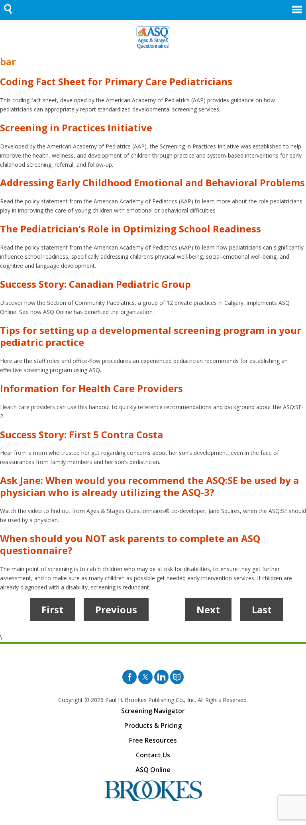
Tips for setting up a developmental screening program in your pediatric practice (150, 336)
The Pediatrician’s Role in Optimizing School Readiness (130, 228)
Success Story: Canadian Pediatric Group (95, 284)
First (52, 609)
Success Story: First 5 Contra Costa (81, 434)
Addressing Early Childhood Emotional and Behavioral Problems (152, 182)
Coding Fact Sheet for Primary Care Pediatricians (116, 81)
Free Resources (153, 740)
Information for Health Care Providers (91, 388)
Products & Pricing (153, 725)
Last (262, 609)
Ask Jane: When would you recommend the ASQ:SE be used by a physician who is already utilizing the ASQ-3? (149, 486)
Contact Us (153, 755)
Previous (116, 609)
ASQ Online (153, 769)
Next (208, 609)
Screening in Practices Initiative (76, 127)
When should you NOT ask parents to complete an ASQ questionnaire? (130, 544)
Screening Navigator (153, 710)
